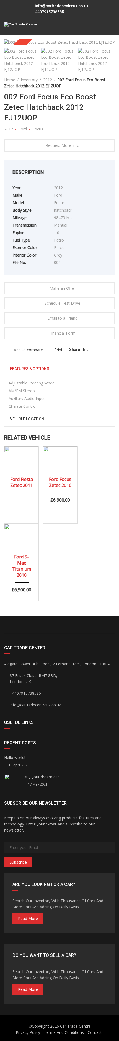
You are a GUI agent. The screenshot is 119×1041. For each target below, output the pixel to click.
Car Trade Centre (75, 1026)
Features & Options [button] (29, 368)
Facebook (32, 625)
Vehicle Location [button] (26, 419)
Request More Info (62, 145)
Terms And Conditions (64, 1032)
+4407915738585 (48, 12)
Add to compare (28, 349)
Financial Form (62, 333)
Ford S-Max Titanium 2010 (21, 566)
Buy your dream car (41, 777)
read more (28, 918)
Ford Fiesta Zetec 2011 (21, 482)
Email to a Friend (62, 318)
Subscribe (18, 862)
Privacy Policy (28, 1032)
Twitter (87, 625)
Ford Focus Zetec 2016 (60, 482)
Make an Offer (62, 288)
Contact (95, 1032)
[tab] (59, 370)
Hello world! (14, 757)
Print (58, 349)
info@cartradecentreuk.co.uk (61, 6)
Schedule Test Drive (62, 303)
